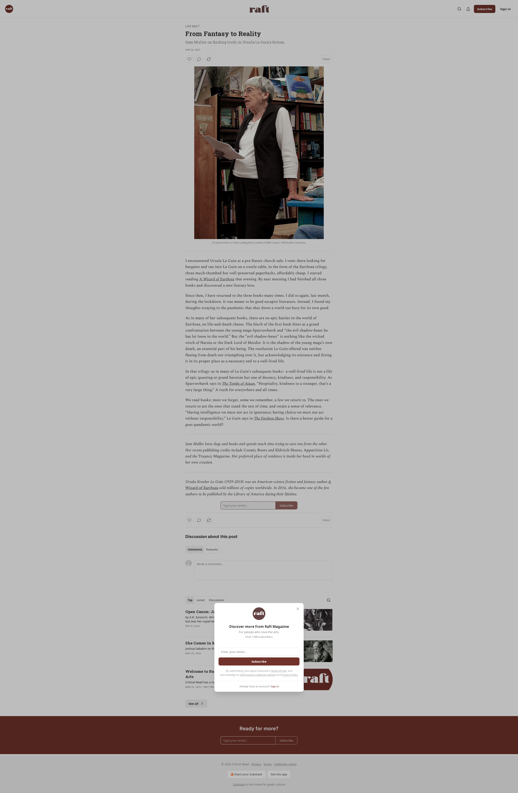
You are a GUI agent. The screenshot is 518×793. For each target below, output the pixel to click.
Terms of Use (278, 671)
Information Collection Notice (258, 675)
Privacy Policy (289, 675)
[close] (298, 609)
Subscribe (259, 661)
